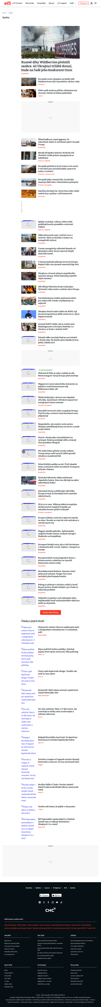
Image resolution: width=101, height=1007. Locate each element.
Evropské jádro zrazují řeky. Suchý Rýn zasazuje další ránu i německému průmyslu (58, 180)
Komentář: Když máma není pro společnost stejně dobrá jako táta (58, 691)
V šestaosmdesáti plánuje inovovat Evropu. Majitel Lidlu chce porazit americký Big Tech (58, 263)
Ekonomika (30, 3)
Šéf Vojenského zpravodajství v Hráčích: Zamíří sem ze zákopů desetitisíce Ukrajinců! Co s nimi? (56, 821)
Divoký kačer (74, 954)
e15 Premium (17, 3)
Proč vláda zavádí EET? (77, 946)
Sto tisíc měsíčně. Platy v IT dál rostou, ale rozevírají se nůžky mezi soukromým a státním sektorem (57, 711)
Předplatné (57, 888)
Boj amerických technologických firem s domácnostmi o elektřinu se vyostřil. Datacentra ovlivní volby (56, 560)
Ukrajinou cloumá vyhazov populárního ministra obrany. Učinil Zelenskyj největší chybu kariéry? (57, 276)
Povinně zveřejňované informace (84, 1002)
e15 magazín (62, 3)
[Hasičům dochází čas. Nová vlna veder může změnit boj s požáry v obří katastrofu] (28, 194)
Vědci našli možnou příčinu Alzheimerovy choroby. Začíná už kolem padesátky (57, 91)
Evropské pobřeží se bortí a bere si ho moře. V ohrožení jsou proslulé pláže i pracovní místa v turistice (58, 168)
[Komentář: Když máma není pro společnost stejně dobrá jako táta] (28, 697)
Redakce (38, 888)
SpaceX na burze (42, 970)
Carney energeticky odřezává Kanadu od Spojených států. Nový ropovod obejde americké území (57, 251)
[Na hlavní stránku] (7, 3)
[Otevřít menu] (95, 3)
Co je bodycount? (9, 954)
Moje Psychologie (10, 925)
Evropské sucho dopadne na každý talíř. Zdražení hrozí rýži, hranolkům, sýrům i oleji (58, 80)
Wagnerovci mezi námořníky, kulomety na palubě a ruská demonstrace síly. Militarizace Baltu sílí (58, 386)
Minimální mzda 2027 (77, 981)
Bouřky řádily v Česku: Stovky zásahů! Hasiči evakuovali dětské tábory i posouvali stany (58, 787)
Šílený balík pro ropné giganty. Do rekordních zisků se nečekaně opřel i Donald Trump (58, 142)
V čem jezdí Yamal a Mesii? (12, 946)
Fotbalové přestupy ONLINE (42, 928)
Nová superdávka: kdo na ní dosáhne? (82, 940)
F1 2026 (6, 981)
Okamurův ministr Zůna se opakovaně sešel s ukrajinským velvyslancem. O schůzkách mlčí (58, 629)
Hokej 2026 (7, 976)
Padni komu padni (76, 949)
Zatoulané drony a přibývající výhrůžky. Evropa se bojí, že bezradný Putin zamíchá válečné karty (57, 493)
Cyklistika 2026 (8, 987)
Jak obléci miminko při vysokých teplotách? (50, 953)
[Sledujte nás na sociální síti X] (44, 902)
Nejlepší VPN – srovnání (44, 981)
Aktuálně (7, 935)
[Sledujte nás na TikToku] (61, 902)
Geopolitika (41, 3)
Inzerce (47, 888)
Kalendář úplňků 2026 (10, 952)
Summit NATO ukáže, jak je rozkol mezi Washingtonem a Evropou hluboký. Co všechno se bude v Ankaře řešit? (56, 326)
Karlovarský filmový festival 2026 (47, 940)
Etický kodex (69, 1002)
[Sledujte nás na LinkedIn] (39, 902)
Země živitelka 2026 (76, 984)
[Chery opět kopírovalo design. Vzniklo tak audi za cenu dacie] (28, 678)
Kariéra (72, 888)
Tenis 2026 (7, 978)
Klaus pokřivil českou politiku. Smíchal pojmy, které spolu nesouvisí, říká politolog (58, 650)
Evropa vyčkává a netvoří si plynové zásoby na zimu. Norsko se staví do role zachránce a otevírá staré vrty (58, 520)
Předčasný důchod (76, 970)
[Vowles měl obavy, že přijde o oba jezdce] (28, 810)
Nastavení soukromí (13, 1002)
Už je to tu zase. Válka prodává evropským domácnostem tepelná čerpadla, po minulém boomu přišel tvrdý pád (57, 507)
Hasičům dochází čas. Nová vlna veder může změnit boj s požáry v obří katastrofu (58, 192)
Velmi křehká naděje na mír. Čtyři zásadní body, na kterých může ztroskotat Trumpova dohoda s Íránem (58, 466)
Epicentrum (7, 940)
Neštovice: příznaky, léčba (11, 943)
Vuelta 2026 (91, 928)
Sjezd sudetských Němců (78, 943)
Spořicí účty (74, 973)
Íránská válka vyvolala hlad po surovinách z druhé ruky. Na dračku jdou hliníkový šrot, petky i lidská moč (58, 340)
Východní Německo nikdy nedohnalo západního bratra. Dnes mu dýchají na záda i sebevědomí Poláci (58, 480)
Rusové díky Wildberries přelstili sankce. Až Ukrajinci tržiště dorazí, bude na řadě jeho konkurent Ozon (46, 66)
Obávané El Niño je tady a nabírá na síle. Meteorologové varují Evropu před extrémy (58, 374)
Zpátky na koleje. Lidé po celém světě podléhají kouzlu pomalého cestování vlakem (55, 224)
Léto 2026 (40, 935)
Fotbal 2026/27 (8, 973)
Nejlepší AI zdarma (42, 976)
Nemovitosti (76, 925)
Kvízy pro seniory (9, 949)
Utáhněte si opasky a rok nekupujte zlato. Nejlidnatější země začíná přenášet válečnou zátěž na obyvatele (59, 600)
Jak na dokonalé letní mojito (45, 955)
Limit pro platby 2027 (77, 976)
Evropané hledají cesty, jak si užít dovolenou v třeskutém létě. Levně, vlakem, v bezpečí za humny (59, 547)
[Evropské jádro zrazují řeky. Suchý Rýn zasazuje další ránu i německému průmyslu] (28, 182)
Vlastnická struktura (27, 1002)
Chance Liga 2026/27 (79, 928)
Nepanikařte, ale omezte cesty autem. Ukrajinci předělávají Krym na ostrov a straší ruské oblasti (58, 426)
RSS (65, 888)
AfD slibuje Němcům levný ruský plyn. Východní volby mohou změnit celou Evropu (58, 287)
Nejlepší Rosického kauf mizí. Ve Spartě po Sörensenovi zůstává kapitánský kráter (57, 738)
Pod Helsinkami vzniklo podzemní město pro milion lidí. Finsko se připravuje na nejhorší (57, 300)
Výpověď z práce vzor (77, 952)
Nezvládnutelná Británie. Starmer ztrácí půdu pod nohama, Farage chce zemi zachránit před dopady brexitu (56, 574)
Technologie (41, 965)
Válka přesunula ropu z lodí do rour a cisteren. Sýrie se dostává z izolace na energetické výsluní (55, 237)
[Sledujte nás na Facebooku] (48, 902)
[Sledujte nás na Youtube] (57, 902)
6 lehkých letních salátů (44, 958)
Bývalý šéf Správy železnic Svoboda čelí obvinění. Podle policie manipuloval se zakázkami (56, 155)
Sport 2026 (8, 965)
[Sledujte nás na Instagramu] (52, 902)
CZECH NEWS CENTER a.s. (57, 995)
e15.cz (4, 13)
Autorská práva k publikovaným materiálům (19, 1000)
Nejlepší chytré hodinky (44, 978)
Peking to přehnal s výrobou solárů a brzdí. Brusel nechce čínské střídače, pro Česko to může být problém (58, 587)
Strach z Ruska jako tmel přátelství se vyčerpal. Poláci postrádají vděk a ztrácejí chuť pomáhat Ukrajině (57, 440)
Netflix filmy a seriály (43, 984)
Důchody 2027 (75, 978)
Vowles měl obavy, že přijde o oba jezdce (56, 806)
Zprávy (11, 13)
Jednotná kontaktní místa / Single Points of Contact (49, 1002)
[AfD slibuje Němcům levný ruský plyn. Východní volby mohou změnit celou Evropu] (28, 289)
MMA (5, 970)
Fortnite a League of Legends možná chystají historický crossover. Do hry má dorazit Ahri (58, 760)
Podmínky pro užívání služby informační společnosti (48, 1000)
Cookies (92, 1000)
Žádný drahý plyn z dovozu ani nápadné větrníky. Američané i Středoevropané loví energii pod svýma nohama (58, 400)
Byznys (51, 3)
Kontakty (29, 888)
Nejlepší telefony (42, 973)
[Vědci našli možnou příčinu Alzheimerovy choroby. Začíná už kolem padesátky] (28, 93)
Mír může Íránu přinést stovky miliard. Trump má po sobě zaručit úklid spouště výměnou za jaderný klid (57, 453)
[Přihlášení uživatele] (92, 3)
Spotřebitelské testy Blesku (60, 925)
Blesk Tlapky (22, 925)
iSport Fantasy (45, 925)
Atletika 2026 (8, 984)
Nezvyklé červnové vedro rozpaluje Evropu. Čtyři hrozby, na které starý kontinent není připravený (58, 413)
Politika (73, 935)
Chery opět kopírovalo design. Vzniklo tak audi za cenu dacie (57, 672)
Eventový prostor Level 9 (61, 928)
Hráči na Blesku (33, 925)
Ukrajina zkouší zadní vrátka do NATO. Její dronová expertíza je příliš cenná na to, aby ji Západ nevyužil (58, 314)
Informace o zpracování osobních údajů (76, 1000)
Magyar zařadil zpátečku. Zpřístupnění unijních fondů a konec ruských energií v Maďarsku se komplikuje (57, 533)
